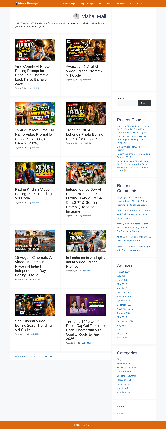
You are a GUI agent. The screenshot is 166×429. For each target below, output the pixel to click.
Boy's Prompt (123, 363)
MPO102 (121, 237)
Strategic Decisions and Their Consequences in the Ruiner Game (134, 214)
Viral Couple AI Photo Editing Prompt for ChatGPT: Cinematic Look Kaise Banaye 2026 (32, 75)
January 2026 (124, 300)
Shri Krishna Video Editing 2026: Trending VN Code (33, 325)
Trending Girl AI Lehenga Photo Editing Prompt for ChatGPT (84, 134)
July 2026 (122, 276)
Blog (119, 359)
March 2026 (123, 292)
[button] (147, 3)
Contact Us (120, 4)
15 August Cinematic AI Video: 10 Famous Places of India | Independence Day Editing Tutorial (34, 266)
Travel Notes (123, 384)
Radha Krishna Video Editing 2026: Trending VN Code (33, 193)
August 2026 (123, 272)
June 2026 (122, 280)
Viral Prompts (104, 4)
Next (48, 356)
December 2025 (125, 305)
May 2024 (122, 333)
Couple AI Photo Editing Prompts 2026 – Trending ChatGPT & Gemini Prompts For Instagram (133, 129)
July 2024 (122, 329)
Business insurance (126, 367)
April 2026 (122, 288)
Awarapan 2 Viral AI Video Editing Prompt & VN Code (85, 71)
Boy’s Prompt (69, 4)
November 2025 (125, 309)
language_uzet (124, 197)
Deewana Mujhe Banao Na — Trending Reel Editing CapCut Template (131, 139)
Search (120, 98)
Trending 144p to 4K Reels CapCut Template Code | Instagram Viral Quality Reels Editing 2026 (85, 330)
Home (120, 413)
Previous (20, 356)
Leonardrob (122, 210)
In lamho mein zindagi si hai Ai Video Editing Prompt (85, 262)
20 (42, 356)
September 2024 (125, 321)
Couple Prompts (87, 4)
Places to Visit (124, 380)
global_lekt (122, 224)
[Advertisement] (134, 49)
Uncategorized (124, 388)
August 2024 (123, 325)
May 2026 (122, 284)
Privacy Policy (136, 4)
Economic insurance (126, 376)
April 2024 (122, 338)
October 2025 (124, 313)
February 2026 (124, 296)
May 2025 (122, 317)
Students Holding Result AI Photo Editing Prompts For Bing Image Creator (132, 201)
